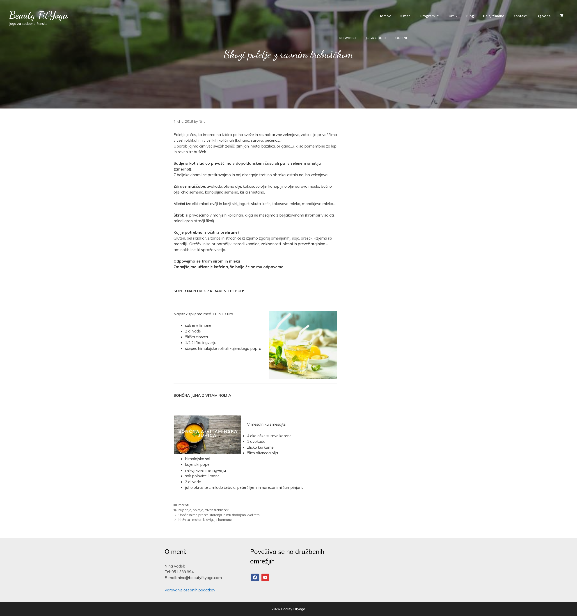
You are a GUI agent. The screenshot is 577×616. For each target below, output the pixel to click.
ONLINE (401, 37)
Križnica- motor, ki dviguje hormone (205, 519)
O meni (405, 16)
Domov (385, 16)
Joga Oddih (376, 37)
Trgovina (543, 16)
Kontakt (520, 16)
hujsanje (185, 510)
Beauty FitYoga (38, 15)
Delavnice (348, 37)
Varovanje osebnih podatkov (190, 590)
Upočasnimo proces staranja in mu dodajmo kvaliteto (219, 515)
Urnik (453, 16)
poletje (198, 510)
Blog (470, 16)
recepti (184, 505)
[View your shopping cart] (561, 16)
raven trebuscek (217, 510)
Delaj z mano (493, 16)
